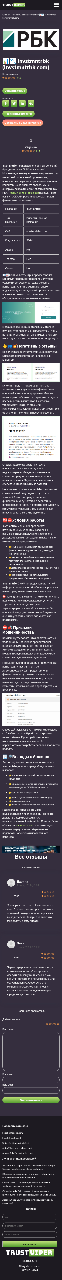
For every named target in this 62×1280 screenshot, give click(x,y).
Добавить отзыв (11, 1019)
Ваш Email (7, 1084)
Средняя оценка (10, 74)
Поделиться (8, 98)
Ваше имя (7, 1074)
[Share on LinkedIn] (23, 103)
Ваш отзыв (8, 1029)
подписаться (29, 1244)
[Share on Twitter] (15, 103)
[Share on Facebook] (6, 103)
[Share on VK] (32, 103)
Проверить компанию (18, 113)
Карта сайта (29, 1260)
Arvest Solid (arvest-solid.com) (17, 1153)
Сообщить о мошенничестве (23, 122)
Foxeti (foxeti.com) (11, 1137)
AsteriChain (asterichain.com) (17, 1148)
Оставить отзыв (15, 90)
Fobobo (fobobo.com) (12, 1132)
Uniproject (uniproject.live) (15, 1143)
